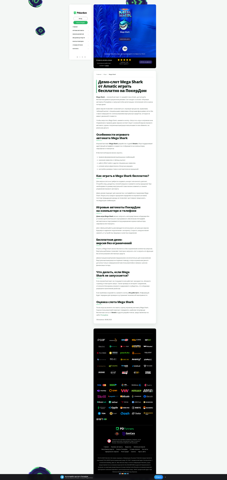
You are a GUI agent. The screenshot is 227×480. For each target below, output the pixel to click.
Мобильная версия (78, 34)
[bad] (119, 60)
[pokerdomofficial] (82, 57)
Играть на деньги (145, 62)
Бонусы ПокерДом (78, 41)
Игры (105, 74)
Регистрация (80, 22)
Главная (75, 27)
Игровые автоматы (78, 30)
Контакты (75, 48)
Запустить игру (125, 39)
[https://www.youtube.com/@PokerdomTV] (77, 57)
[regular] (124, 60)
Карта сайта (142, 451)
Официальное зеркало (112, 451)
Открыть (159, 477)
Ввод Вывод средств (79, 38)
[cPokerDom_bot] (85, 57)
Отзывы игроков (78, 45)
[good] (127, 60)
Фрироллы (128, 447)
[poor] (121, 60)
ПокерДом (104, 315)
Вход (80, 18)
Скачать (133, 451)
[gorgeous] (130, 60)
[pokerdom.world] (80, 57)
